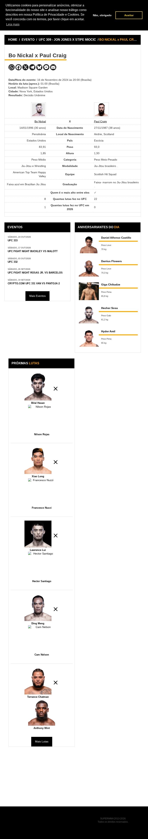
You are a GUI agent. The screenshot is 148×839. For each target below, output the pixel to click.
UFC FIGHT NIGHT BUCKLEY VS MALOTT (33, 251)
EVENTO (28, 39)
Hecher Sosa (109, 308)
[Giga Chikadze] (89, 291)
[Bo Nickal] (38, 109)
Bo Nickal (40, 121)
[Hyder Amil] (89, 338)
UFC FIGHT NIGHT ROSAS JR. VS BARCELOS (35, 272)
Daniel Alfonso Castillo (116, 237)
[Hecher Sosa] (89, 314)
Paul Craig (100, 121)
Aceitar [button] (129, 15)
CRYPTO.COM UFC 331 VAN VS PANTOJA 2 (34, 283)
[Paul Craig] (101, 109)
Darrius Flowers (111, 261)
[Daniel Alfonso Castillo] (89, 244)
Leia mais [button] (12, 24)
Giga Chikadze (110, 284)
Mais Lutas (41, 741)
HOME (12, 39)
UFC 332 (13, 262)
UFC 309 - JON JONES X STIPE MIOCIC (68, 39)
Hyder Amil (108, 331)
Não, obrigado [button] (102, 15)
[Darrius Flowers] (89, 268)
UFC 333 (13, 240)
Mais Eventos (37, 295)
